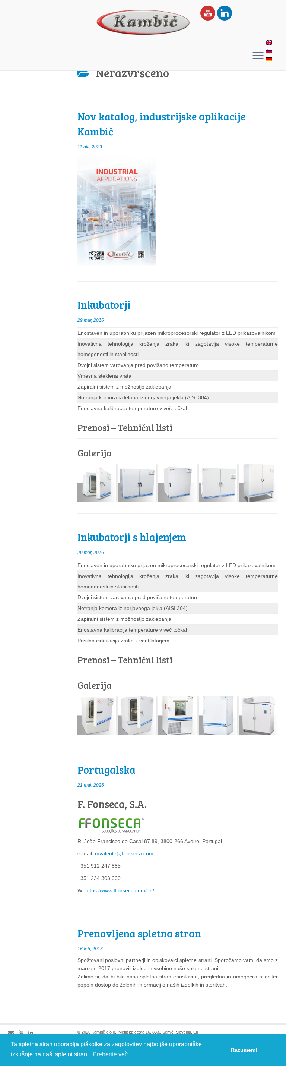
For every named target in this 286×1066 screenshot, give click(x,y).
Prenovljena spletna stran (139, 933)
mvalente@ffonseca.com (124, 853)
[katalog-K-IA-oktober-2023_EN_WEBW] (116, 210)
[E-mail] (13, 1033)
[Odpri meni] (258, 56)
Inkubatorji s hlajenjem (131, 537)
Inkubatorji (104, 305)
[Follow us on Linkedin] (33, 1033)
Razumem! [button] (244, 1050)
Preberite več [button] (110, 1054)
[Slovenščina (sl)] (269, 51)
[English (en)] (269, 43)
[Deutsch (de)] (269, 60)
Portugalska (106, 769)
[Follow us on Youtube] (23, 1033)
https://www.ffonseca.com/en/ (119, 890)
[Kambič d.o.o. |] (143, 22)
